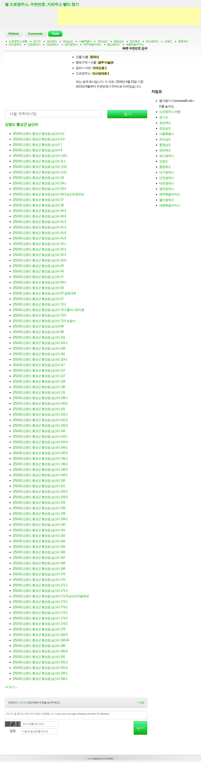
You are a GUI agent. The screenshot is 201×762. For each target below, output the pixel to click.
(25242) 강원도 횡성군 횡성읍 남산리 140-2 (40, 403)
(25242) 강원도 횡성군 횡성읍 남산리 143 (39, 431)
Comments (35, 33)
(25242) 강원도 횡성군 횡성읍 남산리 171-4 (40, 590)
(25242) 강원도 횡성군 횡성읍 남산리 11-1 (39, 161)
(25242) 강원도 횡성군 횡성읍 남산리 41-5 (39, 232)
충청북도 (183, 41)
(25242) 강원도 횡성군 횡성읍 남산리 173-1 (40, 601)
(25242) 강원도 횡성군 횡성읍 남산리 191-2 (40, 662)
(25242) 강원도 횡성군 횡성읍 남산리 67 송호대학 (44, 293)
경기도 (37, 41)
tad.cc (89, 759)
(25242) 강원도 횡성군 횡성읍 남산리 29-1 (39, 183)
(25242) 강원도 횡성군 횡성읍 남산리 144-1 (40, 436)
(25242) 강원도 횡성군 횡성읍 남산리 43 (38, 265)
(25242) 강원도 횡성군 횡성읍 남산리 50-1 (39, 282)
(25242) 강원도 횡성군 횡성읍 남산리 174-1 (40, 612)
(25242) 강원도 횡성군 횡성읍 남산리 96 (38, 326)
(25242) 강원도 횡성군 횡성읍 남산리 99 (38, 332)
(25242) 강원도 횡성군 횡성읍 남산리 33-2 (39, 188)
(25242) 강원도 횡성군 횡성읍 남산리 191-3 (40, 667)
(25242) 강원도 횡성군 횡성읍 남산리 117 (39, 365)
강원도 (168, 41)
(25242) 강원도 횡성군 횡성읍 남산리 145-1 (40, 447)
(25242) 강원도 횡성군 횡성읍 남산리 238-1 (40, 678)
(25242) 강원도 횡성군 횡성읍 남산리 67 (38, 298)
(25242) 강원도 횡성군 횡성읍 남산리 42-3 (39, 249)
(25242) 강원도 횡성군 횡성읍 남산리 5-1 (38, 133)
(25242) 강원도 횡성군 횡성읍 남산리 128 (39, 381)
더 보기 (11, 687)
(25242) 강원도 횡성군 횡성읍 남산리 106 (39, 348)
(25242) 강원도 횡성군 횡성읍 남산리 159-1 (40, 519)
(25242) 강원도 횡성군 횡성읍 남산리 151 (39, 486)
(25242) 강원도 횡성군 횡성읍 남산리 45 (38, 271)
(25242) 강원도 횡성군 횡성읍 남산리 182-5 (40, 634)
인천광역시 (33, 44)
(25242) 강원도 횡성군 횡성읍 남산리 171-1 (40, 585)
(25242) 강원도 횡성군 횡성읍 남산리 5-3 (38, 139)
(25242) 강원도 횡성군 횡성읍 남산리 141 (39, 409)
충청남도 (119, 41)
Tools (55, 33)
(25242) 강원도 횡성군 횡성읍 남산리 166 (39, 552)
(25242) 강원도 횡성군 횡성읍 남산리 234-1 (40, 673)
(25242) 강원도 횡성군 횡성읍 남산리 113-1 (40, 359)
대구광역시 (15, 44)
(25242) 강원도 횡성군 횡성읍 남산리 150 (39, 480)
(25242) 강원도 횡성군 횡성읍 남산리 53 (38, 287)
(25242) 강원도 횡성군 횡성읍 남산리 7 (37, 144)
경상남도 (68, 41)
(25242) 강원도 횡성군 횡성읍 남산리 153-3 (40, 497)
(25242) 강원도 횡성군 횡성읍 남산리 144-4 (40, 442)
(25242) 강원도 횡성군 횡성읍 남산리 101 (39, 337)
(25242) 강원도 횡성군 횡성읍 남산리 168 (39, 563)
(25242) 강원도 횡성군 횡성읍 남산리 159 (39, 513)
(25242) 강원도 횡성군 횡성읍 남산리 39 (38, 205)
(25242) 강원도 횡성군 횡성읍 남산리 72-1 (39, 304)
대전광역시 (52, 44)
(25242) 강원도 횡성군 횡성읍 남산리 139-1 (40, 398)
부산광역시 (152, 41)
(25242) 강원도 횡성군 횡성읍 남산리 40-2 (39, 210)
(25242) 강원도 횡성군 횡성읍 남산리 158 (39, 508)
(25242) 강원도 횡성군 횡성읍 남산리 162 (39, 535)
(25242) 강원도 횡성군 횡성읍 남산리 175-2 (40, 623)
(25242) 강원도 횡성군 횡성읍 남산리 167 (39, 557)
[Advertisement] (128, 16)
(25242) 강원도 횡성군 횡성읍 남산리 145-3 (40, 453)
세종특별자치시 (135, 44)
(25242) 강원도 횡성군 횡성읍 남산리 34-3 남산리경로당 (48, 194)
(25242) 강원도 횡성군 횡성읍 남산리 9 (37, 150)
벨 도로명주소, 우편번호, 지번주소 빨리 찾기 (42, 4)
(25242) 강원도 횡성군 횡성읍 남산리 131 (39, 392)
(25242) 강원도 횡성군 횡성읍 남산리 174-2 (40, 618)
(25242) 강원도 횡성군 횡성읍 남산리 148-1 (40, 475)
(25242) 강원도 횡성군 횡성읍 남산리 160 (39, 524)
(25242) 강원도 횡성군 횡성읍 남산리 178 (39, 629)
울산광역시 (113, 44)
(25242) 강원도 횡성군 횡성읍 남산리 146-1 (40, 458)
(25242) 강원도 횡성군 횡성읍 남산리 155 (39, 502)
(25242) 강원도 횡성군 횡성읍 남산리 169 (39, 568)
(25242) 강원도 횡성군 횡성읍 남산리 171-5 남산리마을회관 (51, 596)
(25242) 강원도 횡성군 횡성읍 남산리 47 (38, 276)
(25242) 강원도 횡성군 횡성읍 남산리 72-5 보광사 (44, 320)
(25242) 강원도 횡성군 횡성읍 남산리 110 (39, 354)
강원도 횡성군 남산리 (21, 124)
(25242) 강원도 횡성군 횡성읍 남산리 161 (39, 530)
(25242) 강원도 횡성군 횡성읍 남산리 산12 (40, 166)
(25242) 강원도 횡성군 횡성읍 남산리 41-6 (39, 238)
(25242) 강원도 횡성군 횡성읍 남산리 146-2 (40, 464)
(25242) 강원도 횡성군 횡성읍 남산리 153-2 (40, 491)
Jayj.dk (103, 759)
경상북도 (52, 41)
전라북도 (135, 41)
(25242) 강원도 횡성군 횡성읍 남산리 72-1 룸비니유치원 (48, 309)
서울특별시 (85, 41)
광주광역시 (71, 44)
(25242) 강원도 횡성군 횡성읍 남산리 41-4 (39, 227)
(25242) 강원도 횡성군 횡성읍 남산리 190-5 (40, 651)
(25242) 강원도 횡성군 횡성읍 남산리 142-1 (40, 414)
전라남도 (103, 41)
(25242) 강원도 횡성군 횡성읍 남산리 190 (39, 645)
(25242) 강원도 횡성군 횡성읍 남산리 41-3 (39, 221)
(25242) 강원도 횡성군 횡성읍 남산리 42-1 (39, 243)
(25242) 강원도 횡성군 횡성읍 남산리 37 (38, 199)
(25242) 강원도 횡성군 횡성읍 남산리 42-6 (39, 260)
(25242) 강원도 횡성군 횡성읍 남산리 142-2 (40, 420)
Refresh (13, 33)
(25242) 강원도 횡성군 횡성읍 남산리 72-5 (39, 315)
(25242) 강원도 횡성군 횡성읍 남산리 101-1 (40, 343)
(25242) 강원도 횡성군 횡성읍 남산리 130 (39, 387)
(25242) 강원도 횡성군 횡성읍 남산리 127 (39, 370)
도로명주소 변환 (18, 41)
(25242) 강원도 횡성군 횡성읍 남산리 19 (38, 177)
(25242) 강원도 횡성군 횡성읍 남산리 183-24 (41, 640)
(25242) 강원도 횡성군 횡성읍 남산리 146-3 (40, 469)
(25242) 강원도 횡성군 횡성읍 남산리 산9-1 (40, 155)
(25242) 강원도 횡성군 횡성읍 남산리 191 (39, 656)
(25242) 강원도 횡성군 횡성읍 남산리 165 (39, 546)
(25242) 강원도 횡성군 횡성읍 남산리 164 (39, 541)
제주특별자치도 (92, 44)
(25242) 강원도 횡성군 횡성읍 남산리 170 (39, 574)
